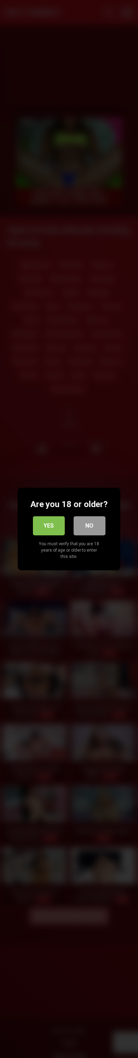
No (89, 525)
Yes (49, 525)
